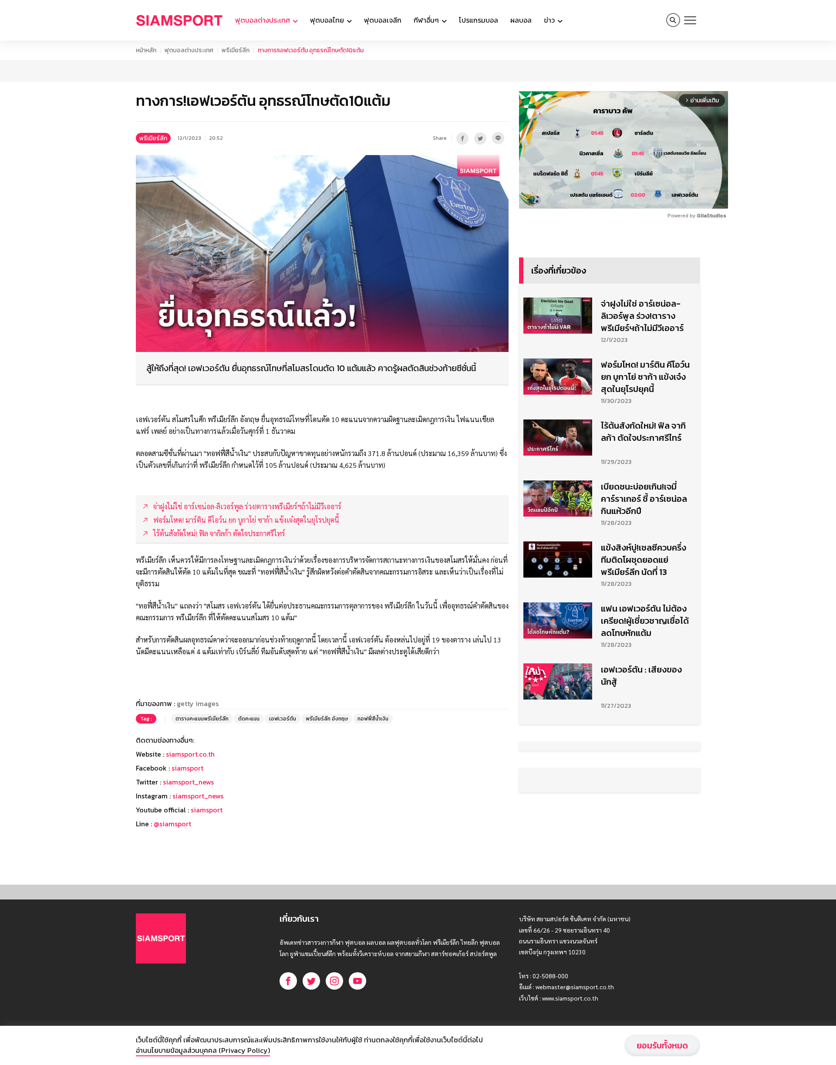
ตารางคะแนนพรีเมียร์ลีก (202, 719)
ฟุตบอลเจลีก (382, 20)
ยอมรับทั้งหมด (662, 1045)
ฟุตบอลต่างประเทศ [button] (263, 20)
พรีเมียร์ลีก (235, 50)
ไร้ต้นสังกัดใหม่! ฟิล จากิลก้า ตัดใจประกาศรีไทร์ (643, 431)
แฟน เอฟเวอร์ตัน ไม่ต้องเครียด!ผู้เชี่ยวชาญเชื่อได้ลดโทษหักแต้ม (645, 620)
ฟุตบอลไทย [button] (328, 20)
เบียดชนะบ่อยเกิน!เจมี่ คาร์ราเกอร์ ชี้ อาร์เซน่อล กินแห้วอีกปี (644, 498)
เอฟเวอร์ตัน (282, 719)
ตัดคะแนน (249, 719)
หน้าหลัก (146, 50)
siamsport (187, 768)
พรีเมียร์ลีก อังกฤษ (327, 719)
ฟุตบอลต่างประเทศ (189, 50)
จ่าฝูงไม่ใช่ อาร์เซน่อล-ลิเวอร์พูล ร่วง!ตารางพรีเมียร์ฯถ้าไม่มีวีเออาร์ (642, 316)
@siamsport (172, 823)
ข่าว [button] (550, 20)
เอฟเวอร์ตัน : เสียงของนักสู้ (641, 675)
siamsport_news (188, 782)
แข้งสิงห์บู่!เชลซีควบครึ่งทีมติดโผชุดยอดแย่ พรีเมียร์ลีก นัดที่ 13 (643, 559)
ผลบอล (521, 20)
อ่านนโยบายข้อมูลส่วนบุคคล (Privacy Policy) (203, 1050)
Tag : (146, 719)
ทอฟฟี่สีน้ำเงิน (372, 719)
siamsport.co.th (190, 754)
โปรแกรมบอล (478, 20)
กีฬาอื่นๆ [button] (427, 20)
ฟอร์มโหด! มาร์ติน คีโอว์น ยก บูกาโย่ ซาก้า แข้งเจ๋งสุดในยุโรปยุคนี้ (645, 376)
